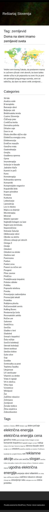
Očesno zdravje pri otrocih (15, 240)
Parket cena (9, 264)
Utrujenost (8, 370)
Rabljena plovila (11, 303)
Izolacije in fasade (12, 165)
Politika (7, 285)
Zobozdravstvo (10, 412)
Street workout (10, 349)
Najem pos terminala (13, 225)
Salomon (8, 321)
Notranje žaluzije (11, 231)
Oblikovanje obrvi (11, 234)
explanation (41, 505)
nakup (40, 443)
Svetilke (7, 361)
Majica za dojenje (11, 210)
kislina (27, 440)
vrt (39, 473)
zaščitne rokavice (27, 477)
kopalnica (17, 443)
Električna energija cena (14, 137)
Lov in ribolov (10, 207)
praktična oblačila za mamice (28, 449)
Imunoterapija (10, 162)
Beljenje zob (9, 110)
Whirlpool (8, 391)
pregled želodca (17, 454)
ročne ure (18, 459)
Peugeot (7, 270)
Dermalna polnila (11, 125)
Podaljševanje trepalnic (14, 279)
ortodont (15, 449)
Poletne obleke (10, 282)
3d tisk (7, 98)
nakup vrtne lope (9, 446)
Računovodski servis (13, 306)
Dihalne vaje (9, 128)
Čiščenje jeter (10, 119)
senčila (25, 459)
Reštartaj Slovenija (17, 14)
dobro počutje (34, 426)
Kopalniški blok (10, 189)
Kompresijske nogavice (14, 186)
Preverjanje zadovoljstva (15, 294)
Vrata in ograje (10, 379)
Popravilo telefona (12, 288)
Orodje (7, 246)
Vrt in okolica (9, 382)
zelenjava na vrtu (31, 480)
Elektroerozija (10, 140)
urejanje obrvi (23, 473)
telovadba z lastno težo (15, 463)
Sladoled (8, 333)
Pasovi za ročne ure (12, 267)
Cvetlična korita (11, 122)
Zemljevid (8, 403)
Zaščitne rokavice (11, 397)
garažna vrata (10, 440)
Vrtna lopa (8, 385)
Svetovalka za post (12, 364)
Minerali (7, 216)
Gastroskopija (10, 149)
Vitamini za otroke (12, 376)
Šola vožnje (9, 340)
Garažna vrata (10, 146)
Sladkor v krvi (10, 330)
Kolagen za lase (34, 440)
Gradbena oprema (12, 155)
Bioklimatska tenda (12, 113)
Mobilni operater (11, 219)
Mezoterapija (9, 213)
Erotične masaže (11, 143)
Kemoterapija (10, 177)
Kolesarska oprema (12, 180)
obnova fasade (32, 446)
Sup (5, 358)
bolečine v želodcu (9, 426)
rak (23, 454)
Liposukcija (9, 204)
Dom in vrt (8, 131)
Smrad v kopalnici (12, 337)
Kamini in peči (10, 171)
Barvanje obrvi (10, 107)
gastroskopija (20, 440)
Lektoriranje (9, 201)
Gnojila (7, 152)
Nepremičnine (10, 228)
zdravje (39, 477)
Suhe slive (8, 355)
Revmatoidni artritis (12, 315)
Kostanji (7, 195)
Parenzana (9, 258)
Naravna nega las (19, 446)
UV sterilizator (10, 373)
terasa (24, 463)
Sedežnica (8, 324)
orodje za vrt (7, 449)
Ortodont (7, 249)
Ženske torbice (10, 406)
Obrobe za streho (11, 237)
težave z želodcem (32, 463)
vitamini (34, 473)
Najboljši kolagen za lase (15, 222)
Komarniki (8, 183)
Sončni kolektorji (11, 343)
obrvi (41, 446)
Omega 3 (8, 243)
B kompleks (9, 104)
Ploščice (7, 276)
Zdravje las (7, 480)
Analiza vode (9, 101)
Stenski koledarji (11, 346)
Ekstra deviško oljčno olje (15, 134)
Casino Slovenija (11, 116)
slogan (34, 459)
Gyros (6, 159)
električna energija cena (23, 435)
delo (17, 426)
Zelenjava (8, 400)
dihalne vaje (23, 426)
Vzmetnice (8, 388)
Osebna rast (9, 255)
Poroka (7, 291)
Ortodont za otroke (12, 252)
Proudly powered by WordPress (15, 505)
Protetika (8, 300)
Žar (5, 394)
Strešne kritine (10, 352)
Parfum (7, 261)
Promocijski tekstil (12, 297)
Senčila (7, 327)
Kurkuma (8, 198)
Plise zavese (9, 273)
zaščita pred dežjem (13, 477)
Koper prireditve (11, 192)
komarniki (8, 443)
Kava (6, 174)
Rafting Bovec (10, 309)
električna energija (18, 430)
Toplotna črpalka (11, 367)
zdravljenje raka (18, 480)
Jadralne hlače (10, 168)
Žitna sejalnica (10, 409)
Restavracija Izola (12, 312)
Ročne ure (8, 318)
